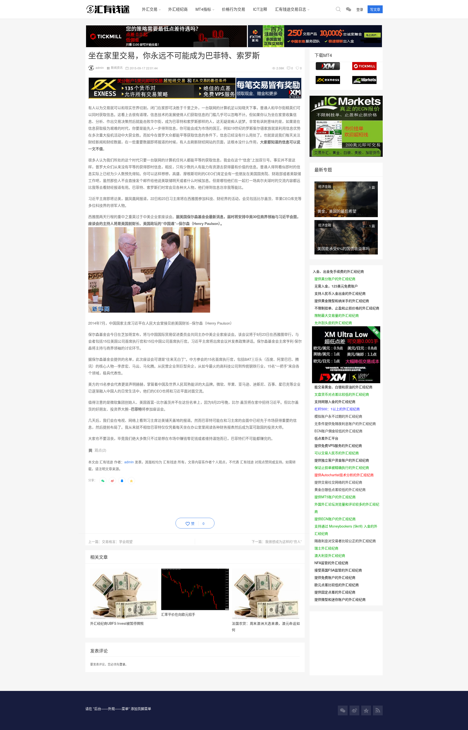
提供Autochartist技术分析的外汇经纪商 (344, 474)
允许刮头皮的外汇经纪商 (333, 322)
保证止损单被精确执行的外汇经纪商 (341, 467)
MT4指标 (203, 9)
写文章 (375, 9)
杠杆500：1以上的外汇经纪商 (337, 408)
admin (100, 67)
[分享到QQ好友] (122, 480)
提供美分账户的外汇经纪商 (334, 278)
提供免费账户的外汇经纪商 (334, 577)
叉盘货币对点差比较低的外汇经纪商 (341, 394)
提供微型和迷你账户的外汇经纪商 (340, 599)
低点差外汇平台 (326, 438)
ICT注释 (260, 9)
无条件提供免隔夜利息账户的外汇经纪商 (345, 423)
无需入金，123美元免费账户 (336, 286)
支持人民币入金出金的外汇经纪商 (340, 293)
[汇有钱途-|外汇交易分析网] (111, 9)
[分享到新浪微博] (112, 480)
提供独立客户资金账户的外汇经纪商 (341, 460)
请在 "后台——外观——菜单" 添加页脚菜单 (118, 708)
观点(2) (100, 450)
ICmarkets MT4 (364, 80)
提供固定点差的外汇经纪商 (334, 592)
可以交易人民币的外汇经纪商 (336, 452)
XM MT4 (328, 66)
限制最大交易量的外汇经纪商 (336, 315)
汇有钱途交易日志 (290, 9)
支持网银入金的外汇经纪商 (334, 401)
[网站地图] (378, 710)
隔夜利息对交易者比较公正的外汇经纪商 (345, 540)
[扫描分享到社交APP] (103, 480)
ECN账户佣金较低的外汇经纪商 (338, 430)
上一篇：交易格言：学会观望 (110, 541)
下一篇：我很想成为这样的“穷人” (277, 541)
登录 (359, 9)
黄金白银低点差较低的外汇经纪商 (340, 489)
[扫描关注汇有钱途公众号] (348, 9)
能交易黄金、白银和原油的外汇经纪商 (343, 386)
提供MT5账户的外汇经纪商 (335, 496)
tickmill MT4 (364, 66)
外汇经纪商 (178, 9)
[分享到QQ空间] (131, 480)
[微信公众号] (343, 710)
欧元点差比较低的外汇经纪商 (336, 584)
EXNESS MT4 (328, 80)
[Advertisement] (177, 500)
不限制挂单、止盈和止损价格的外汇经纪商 (346, 308)
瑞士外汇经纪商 (326, 548)
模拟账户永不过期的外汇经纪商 (338, 416)
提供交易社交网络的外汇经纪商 (338, 482)
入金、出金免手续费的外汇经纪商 (338, 271)
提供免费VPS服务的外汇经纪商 (338, 445)
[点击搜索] (338, 9)
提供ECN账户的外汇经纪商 (335, 518)
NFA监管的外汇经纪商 (331, 562)
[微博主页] (354, 710)
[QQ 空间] (366, 710)
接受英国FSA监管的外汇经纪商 (338, 570)
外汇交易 (149, 9)
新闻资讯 (117, 67)
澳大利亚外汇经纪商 (329, 555)
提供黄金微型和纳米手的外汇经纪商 (341, 300)
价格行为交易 (233, 9)
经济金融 (324, 186)
